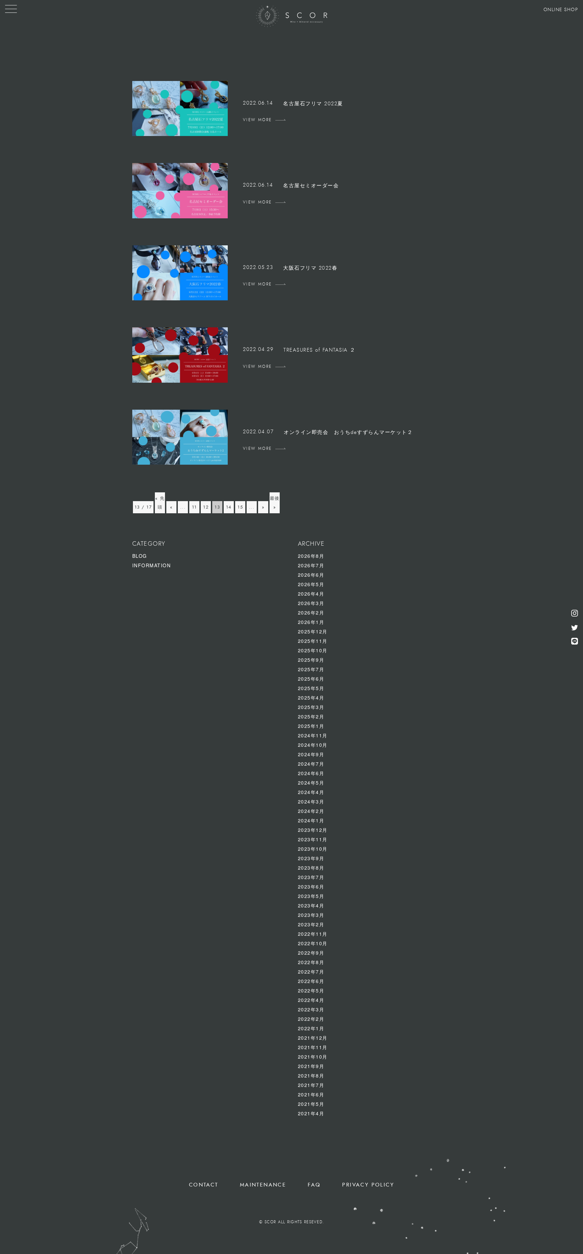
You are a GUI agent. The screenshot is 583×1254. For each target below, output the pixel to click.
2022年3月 (311, 1009)
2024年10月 (313, 744)
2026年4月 (311, 593)
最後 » (275, 502)
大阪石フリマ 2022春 (310, 268)
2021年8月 (311, 1075)
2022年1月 (311, 1028)
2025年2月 (311, 716)
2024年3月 (311, 801)
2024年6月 (311, 773)
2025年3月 (311, 707)
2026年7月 (311, 565)
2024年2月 (311, 811)
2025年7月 (311, 669)
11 (194, 507)
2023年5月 (311, 896)
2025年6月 (311, 678)
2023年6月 (311, 886)
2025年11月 (313, 640)
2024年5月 (311, 782)
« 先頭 (160, 502)
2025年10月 (313, 650)
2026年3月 (311, 603)
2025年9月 (311, 659)
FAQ (314, 1185)
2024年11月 (313, 735)
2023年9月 (311, 858)
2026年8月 (311, 555)
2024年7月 (311, 763)
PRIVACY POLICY (368, 1185)
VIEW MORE (257, 120)
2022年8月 (311, 962)
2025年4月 (311, 697)
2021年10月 (313, 1056)
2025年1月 (311, 726)
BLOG (139, 555)
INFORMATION (151, 565)
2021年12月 (313, 1037)
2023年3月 (311, 914)
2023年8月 (311, 867)
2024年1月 (311, 820)
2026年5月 (311, 584)
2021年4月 (311, 1113)
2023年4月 (311, 905)
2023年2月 (311, 924)
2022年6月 (311, 981)
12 (206, 507)
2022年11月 (313, 933)
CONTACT (203, 1185)
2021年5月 (311, 1103)
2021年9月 (311, 1066)
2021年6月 (311, 1094)
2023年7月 (311, 877)
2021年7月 (311, 1085)
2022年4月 (311, 1000)
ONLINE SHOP (561, 9)
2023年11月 (313, 839)
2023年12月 (313, 829)
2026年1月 (311, 622)
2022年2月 (311, 1018)
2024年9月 (311, 754)
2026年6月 (311, 574)
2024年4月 (311, 792)
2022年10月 (313, 943)
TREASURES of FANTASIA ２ (319, 350)
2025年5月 (311, 688)
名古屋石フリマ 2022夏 (313, 103)
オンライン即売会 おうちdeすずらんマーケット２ (348, 432)
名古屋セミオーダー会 (311, 185)
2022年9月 (311, 952)
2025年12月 (313, 631)
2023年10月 (313, 848)
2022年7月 (311, 971)
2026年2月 (311, 612)
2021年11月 (313, 1047)
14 (229, 507)
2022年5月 (311, 990)
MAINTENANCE (263, 1185)
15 (240, 507)
